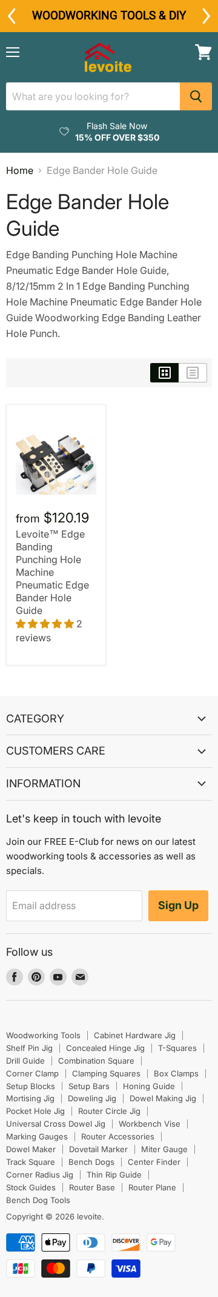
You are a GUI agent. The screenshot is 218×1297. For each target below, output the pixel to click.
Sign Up (178, 905)
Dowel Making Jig (163, 1098)
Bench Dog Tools (38, 1200)
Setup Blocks (30, 1086)
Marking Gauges (37, 1136)
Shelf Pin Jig (29, 1048)
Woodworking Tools (43, 1035)
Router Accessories (117, 1136)
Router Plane (152, 1187)
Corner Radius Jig (39, 1174)
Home (19, 170)
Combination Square (96, 1060)
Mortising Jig (30, 1098)
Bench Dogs (91, 1162)
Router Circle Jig (109, 1111)
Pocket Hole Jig (35, 1111)
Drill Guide (25, 1060)
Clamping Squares (106, 1073)
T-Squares (177, 1048)
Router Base (92, 1187)
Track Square (30, 1162)
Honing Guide (149, 1086)
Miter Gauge (164, 1149)
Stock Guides (31, 1187)
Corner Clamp (32, 1073)
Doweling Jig (92, 1098)
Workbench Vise (149, 1124)
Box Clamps (176, 1073)
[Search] (196, 96)
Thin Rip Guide (114, 1174)
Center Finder (154, 1162)
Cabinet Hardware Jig (135, 1035)
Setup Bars (89, 1086)
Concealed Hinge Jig (105, 1048)
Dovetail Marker (98, 1149)
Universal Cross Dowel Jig (55, 1124)
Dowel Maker (31, 1149)
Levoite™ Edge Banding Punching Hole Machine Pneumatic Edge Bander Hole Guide (52, 572)
